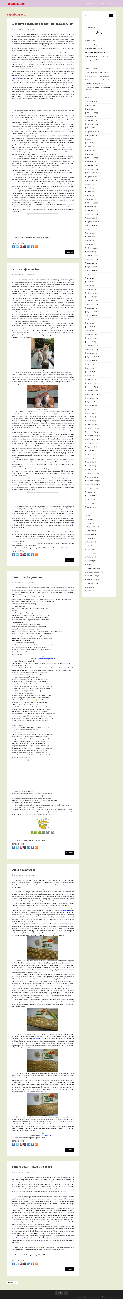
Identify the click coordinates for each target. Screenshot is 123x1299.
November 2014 (92, 484)
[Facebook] (97, 32)
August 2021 (91, 180)
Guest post (90, 549)
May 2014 (90, 507)
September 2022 (92, 132)
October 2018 (91, 308)
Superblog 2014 (92, 576)
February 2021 (91, 203)
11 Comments (31, 875)
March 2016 (90, 424)
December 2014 (92, 481)
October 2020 (91, 218)
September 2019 (92, 267)
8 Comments (30, 1172)
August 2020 (91, 225)
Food (88, 546)
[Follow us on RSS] (66, 1293)
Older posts (13, 1282)
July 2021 (89, 184)
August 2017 (91, 361)
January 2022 (91, 162)
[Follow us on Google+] (61, 1293)
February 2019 (91, 293)
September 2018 (92, 312)
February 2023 (91, 113)
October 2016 (91, 398)
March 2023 (90, 109)
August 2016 (91, 406)
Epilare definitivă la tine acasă (32, 1166)
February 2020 (91, 248)
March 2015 (90, 469)
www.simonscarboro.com (46, 1135)
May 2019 (90, 282)
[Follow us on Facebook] (57, 1293)
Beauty (89, 523)
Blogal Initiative (92, 527)
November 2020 (92, 214)
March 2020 (90, 244)
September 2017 (92, 357)
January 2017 (91, 387)
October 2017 (91, 353)
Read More (69, 252)
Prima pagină (91, 3)
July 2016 (89, 409)
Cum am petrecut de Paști (93, 60)
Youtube (89, 591)
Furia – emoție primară (27, 577)
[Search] (111, 15)
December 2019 (92, 255)
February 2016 (91, 428)
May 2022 (90, 147)
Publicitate (90, 557)
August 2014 (91, 496)
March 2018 (90, 334)
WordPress (113, 1297)
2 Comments (30, 275)
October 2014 (91, 488)
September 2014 (92, 492)
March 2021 (90, 199)
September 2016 (92, 402)
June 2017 (90, 368)
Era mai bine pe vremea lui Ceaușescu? (97, 88)
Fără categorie (91, 534)
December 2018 (92, 300)
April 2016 (90, 421)
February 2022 (91, 158)
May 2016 (90, 417)
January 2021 (91, 207)
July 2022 (89, 139)
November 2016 (92, 394)
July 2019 (89, 274)
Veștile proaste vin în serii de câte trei (96, 56)
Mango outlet (104, 72)
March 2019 (90, 289)
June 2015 (90, 458)
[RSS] (100, 32)
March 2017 (90, 379)
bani (42, 1240)
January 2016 (91, 432)
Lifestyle (89, 553)
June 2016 (90, 413)
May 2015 (90, 462)
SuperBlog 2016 (92, 583)
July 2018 (89, 319)
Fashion (89, 538)
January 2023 (91, 117)
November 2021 (92, 169)
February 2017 (91, 383)
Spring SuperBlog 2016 (94, 572)
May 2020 (90, 237)
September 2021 (92, 177)
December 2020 (92, 210)
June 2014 (90, 503)
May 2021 (90, 192)
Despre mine (101, 3)
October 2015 (91, 443)
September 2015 (92, 447)
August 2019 (91, 270)
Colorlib (101, 1297)
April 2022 (90, 150)
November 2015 (92, 439)
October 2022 (91, 128)
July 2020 (89, 229)
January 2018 (91, 342)
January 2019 (91, 297)
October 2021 (91, 173)
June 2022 (90, 143)
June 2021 (90, 188)
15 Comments (31, 29)
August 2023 (91, 102)
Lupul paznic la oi (23, 869)
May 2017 (90, 372)
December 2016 (92, 391)
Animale (89, 519)
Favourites (90, 542)
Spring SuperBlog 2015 (94, 568)
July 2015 (89, 454)
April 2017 (90, 376)
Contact (110, 3)
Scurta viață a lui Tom (26, 269)
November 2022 (92, 124)
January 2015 (91, 477)
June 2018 (90, 323)
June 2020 (90, 233)
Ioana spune (16, 3)
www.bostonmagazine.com (46, 659)
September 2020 (92, 222)
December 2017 (92, 346)
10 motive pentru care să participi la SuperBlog (42, 24)
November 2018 (92, 304)
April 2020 (90, 240)
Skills (88, 564)
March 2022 (90, 154)
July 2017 (89, 364)
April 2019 (90, 285)
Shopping (90, 561)
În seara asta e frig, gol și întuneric (95, 45)
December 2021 (92, 165)
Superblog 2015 (92, 579)
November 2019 (92, 259)
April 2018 (90, 330)
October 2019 (91, 263)
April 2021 (90, 195)
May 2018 (90, 327)
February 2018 (91, 338)
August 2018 (91, 315)
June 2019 (90, 278)
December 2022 (92, 120)
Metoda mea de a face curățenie (95, 52)
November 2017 (92, 349)
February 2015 (91, 473)
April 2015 (90, 466)
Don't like (90, 531)
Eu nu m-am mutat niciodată (93, 49)
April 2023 (90, 105)
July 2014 (89, 499)
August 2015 (91, 451)
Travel (89, 587)
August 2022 (91, 135)
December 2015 (92, 436)
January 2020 (91, 252)
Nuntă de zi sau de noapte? (100, 76)
